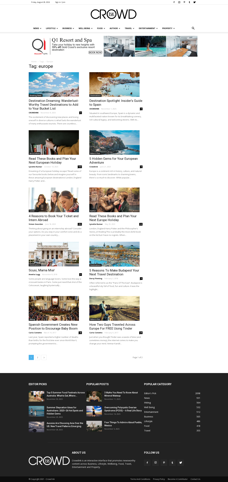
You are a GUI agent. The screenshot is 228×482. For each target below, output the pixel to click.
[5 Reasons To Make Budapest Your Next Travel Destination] (116, 254)
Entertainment (147, 28)
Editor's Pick (95, 153)
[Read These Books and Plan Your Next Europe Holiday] (116, 200)
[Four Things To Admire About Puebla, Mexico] (94, 426)
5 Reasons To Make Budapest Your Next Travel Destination (114, 272)
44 (141, 224)
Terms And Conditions (140, 479)
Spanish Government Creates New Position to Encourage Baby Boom (53, 326)
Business (67, 28)
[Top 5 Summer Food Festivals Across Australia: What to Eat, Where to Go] (36, 396)
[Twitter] (194, 2)
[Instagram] (179, 2)
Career (32, 211)
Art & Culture (35, 153)
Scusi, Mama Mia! (41, 270)
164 (79, 167)
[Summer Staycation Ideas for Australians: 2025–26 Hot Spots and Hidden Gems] (36, 411)
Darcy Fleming (95, 278)
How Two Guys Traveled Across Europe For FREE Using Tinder (112, 326)
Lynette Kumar (35, 166)
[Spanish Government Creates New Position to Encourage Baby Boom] (55, 308)
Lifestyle (148, 421)
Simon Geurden (36, 224)
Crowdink (93, 166)
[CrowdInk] (114, 14)
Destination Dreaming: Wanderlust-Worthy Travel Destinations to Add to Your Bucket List (54, 104)
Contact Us (195, 479)
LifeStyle (51, 28)
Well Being (84, 28)
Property (167, 28)
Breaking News (36, 95)
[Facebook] (174, 2)
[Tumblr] (189, 2)
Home (34, 61)
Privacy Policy (159, 479)
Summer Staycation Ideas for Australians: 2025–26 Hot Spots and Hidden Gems (65, 410)
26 (80, 333)
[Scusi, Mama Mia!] (55, 254)
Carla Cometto (35, 332)
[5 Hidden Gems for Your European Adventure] (116, 142)
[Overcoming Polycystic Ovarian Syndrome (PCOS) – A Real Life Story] (94, 411)
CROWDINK (33, 112)
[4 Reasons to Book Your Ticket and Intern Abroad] (55, 200)
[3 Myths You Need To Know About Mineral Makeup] (94, 396)
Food (100, 28)
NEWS (36, 28)
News (147, 397)
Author (114, 28)
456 (79, 224)
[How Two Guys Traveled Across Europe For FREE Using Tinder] (116, 308)
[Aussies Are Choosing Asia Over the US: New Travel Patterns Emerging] (36, 427)
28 (141, 333)
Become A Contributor (178, 479)
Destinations (95, 95)
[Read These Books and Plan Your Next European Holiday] (55, 142)
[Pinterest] (184, 2)
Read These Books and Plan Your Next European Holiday (52, 160)
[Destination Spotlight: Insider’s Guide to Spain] (116, 84)
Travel (128, 28)
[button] (193, 28)
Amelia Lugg (34, 274)
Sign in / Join (60, 2)
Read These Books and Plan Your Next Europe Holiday (113, 218)
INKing (32, 319)
